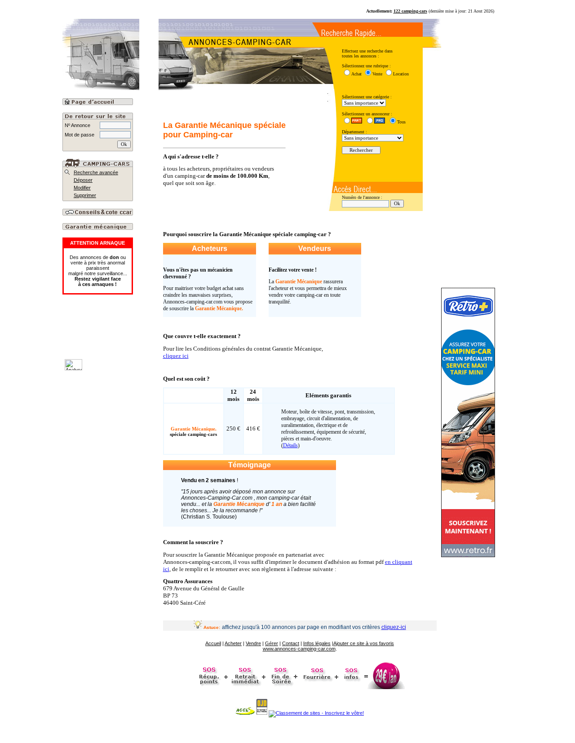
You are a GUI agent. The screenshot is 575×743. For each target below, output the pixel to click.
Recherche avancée (96, 172)
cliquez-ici (393, 627)
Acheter (233, 643)
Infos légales (317, 643)
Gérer (271, 643)
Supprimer (85, 195)
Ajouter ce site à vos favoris (363, 643)
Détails (290, 445)
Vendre (253, 643)
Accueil (213, 643)
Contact (290, 643)
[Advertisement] (120, 334)
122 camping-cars (410, 11)
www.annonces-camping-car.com (299, 648)
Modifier (82, 187)
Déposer (83, 180)
